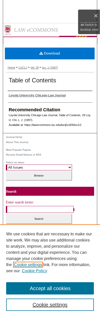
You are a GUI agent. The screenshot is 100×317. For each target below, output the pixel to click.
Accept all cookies (50, 288)
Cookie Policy (34, 271)
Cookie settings (28, 265)
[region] (50, 270)
